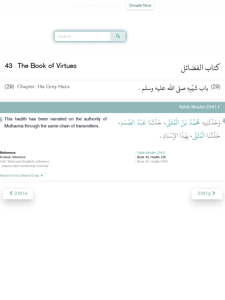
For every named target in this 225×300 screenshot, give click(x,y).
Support (96, 283)
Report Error (9, 175)
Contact (141, 283)
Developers (119, 283)
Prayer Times (184, 16)
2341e (20, 194)
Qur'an (138, 16)
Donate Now (140, 6)
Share (25, 175)
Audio (207, 16)
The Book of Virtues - (71, 46)
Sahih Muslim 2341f (151, 152)
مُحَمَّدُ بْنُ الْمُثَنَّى (183, 122)
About (64, 283)
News (79, 283)
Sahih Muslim (27, 46)
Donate (160, 283)
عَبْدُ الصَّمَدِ (133, 122)
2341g (204, 194)
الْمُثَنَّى (198, 135)
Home (7, 46)
